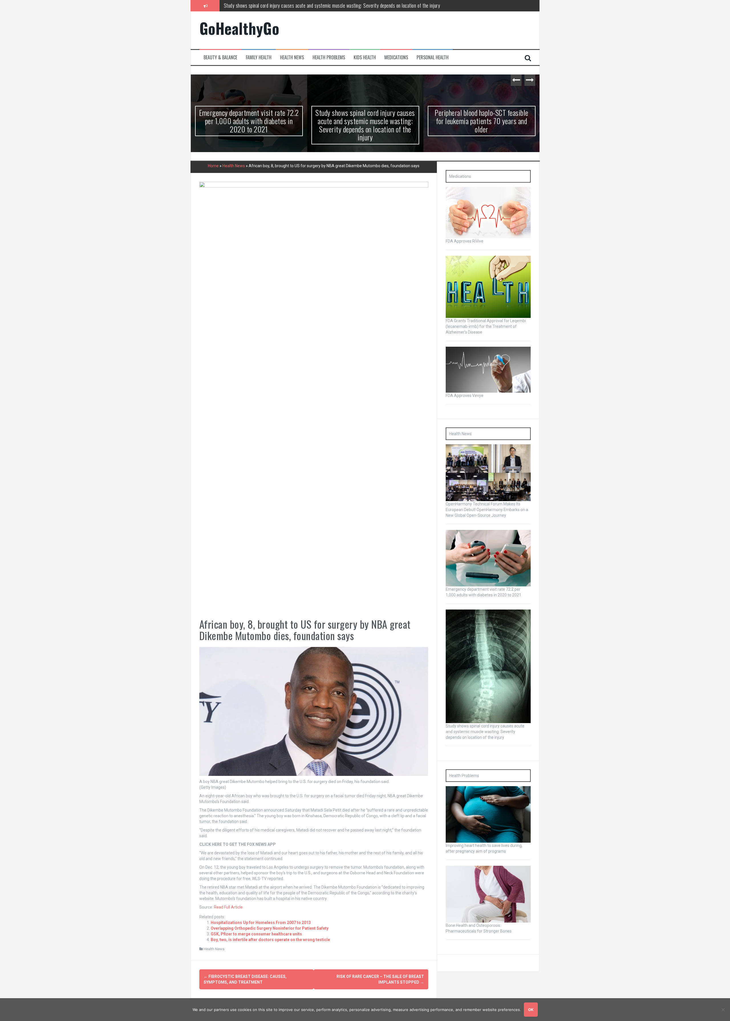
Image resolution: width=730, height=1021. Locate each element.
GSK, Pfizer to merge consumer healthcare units (256, 934)
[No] (723, 1009)
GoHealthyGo (239, 28)
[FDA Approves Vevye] (488, 369)
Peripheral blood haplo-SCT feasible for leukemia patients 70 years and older (295, 5)
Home (213, 166)
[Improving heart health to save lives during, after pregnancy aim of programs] (488, 814)
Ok (531, 1009)
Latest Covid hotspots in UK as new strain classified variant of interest (481, 116)
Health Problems (329, 57)
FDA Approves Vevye (464, 395)
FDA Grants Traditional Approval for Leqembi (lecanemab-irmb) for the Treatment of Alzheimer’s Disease (486, 326)
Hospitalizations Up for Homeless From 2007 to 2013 (261, 922)
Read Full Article (228, 907)
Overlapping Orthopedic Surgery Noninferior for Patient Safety (269, 928)
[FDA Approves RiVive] (488, 212)
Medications (396, 57)
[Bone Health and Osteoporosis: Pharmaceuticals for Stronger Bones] (488, 894)
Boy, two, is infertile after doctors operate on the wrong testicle (270, 939)
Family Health (258, 57)
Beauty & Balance (220, 57)
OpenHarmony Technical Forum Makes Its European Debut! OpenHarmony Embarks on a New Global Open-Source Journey (487, 510)
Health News (292, 57)
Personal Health (433, 57)
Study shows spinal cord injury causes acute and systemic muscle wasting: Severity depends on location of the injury (249, 125)
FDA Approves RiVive (464, 241)
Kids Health (365, 57)
